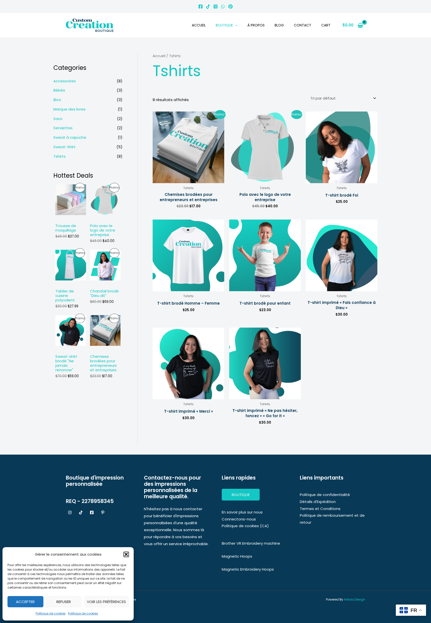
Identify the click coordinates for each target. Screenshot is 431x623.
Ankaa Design (354, 599)
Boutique (224, 25)
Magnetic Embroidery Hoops (248, 569)
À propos (256, 25)
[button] (126, 554)
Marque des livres (69, 109)
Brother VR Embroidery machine (251, 543)
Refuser (63, 601)
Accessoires (64, 81)
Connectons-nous (239, 519)
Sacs (57, 118)
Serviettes (63, 127)
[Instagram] (215, 6)
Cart (325, 25)
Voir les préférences (106, 601)
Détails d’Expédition (318, 501)
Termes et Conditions (320, 508)
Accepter (25, 601)
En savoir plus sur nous (242, 512)
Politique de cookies (51, 613)
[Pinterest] (230, 6)
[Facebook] (200, 6)
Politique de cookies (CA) (245, 525)
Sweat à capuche (69, 137)
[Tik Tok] (208, 6)
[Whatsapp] (223, 6)
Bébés (59, 90)
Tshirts (59, 156)
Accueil (199, 25)
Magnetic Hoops (237, 556)
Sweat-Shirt (64, 146)
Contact (302, 25)
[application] (235, 25)
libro (57, 99)
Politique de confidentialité (325, 494)
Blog (279, 25)
